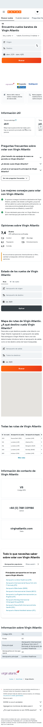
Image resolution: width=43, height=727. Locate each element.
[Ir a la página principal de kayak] (14, 12)
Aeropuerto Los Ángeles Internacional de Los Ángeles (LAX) (21, 595)
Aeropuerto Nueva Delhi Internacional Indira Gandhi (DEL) (21, 606)
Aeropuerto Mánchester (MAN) (16, 588)
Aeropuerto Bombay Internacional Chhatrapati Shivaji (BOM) (17, 601)
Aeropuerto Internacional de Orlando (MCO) (21, 591)
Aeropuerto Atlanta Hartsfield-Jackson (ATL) (21, 610)
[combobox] (23, 288)
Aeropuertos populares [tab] (13, 564)
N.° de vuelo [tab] (14, 282)
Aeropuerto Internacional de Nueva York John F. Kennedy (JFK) (21, 584)
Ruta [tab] (4, 282)
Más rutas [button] (21, 458)
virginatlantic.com (21, 528)
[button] (3, 11)
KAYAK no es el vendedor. (13, 702)
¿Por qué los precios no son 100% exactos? (19, 710)
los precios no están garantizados (13, 695)
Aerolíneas (19, 679)
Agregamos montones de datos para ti (18, 706)
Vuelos (11, 679)
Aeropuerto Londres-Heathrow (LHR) (18, 580)
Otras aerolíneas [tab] (32, 564)
